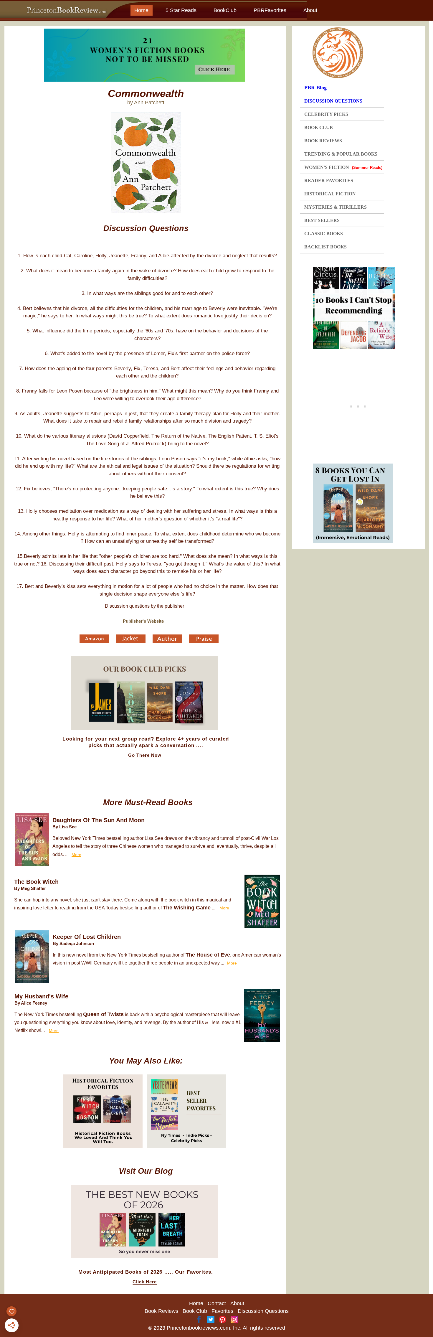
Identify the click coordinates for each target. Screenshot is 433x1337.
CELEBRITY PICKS (326, 114)
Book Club (195, 1311)
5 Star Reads (181, 10)
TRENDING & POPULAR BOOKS (340, 153)
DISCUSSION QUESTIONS (333, 100)
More (76, 854)
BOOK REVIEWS (323, 140)
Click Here (145, 1282)
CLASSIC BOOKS (323, 233)
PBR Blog (315, 87)
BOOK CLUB (318, 127)
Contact (217, 1303)
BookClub (225, 10)
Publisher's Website (143, 621)
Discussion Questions (263, 1311)
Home (141, 10)
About (310, 10)
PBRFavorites (270, 10)
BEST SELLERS (322, 220)
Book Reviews (161, 1311)
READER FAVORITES (328, 180)
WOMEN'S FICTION (343, 167)
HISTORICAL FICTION (330, 193)
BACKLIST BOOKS (325, 246)
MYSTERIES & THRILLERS (335, 207)
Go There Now (144, 755)
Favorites (222, 1311)
